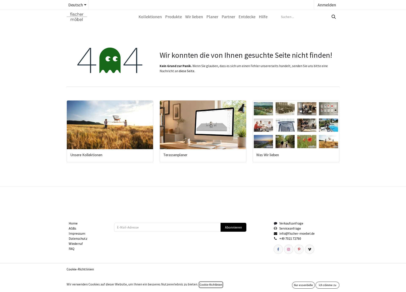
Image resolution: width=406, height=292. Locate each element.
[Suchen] (333, 17)
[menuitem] (150, 17)
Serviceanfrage (290, 228)
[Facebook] (278, 249)
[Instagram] (288, 249)
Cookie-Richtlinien (80, 269)
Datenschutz (78, 238)
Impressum (77, 233)
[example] (309, 249)
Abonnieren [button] (233, 227)
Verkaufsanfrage (291, 223)
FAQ (71, 249)
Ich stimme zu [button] (327, 285)
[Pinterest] (299, 249)
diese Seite (186, 71)
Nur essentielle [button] (303, 285)
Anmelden (327, 4)
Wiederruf (76, 243)
